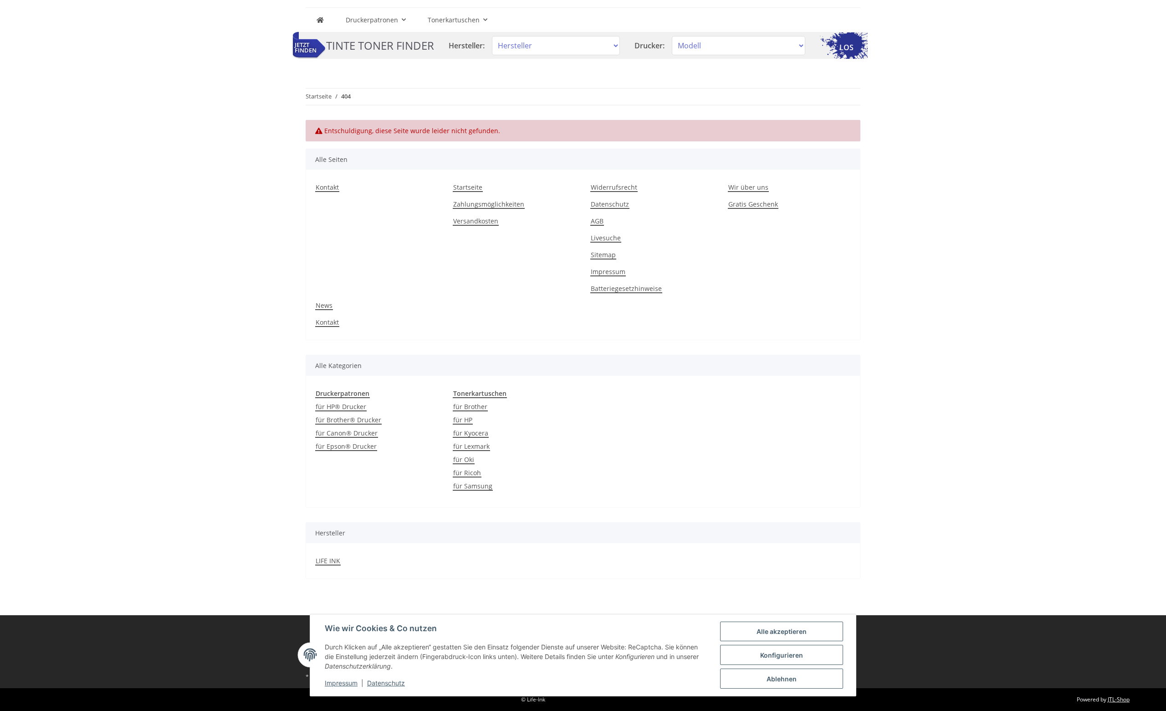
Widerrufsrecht (614, 187)
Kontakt (327, 187)
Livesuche (606, 238)
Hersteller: (467, 46)
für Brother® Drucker (348, 419)
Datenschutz (610, 204)
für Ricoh (467, 472)
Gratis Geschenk (753, 204)
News (324, 305)
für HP (462, 419)
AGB (597, 221)
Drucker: (649, 46)
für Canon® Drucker (347, 433)
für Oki (463, 459)
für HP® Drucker (341, 406)
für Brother (470, 406)
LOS (846, 47)
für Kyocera (470, 433)
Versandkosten (475, 221)
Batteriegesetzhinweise (626, 288)
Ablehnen (782, 679)
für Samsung (472, 486)
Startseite (467, 187)
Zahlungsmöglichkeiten (488, 204)
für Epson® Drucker (346, 446)
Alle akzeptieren (782, 631)
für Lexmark (471, 446)
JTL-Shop (1119, 699)
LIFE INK (328, 560)
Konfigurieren (781, 655)
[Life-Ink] (320, 20)
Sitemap (603, 254)
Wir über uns (748, 187)
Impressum (608, 271)
